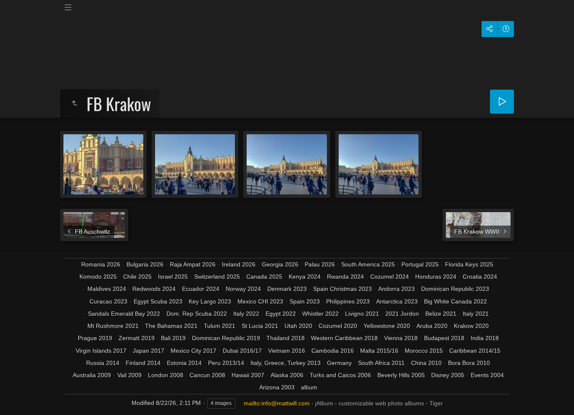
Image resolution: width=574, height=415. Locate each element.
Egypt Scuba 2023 (158, 301)
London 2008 (165, 375)
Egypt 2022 (281, 313)
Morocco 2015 (424, 350)
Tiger (436, 403)
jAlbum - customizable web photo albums (369, 403)
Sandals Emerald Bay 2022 (124, 313)
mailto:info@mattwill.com (277, 403)
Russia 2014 (102, 362)
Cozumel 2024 (389, 276)
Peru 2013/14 (226, 362)
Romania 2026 (100, 264)
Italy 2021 (476, 313)
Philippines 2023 (348, 301)
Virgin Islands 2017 (101, 350)
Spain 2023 (305, 301)
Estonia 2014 (184, 362)
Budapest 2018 (444, 338)
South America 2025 (368, 264)
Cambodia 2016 (332, 350)
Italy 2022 (246, 313)
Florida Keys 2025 (469, 264)
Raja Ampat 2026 (193, 264)
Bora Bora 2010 (469, 362)
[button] (17, 398)
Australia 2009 (92, 375)
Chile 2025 (137, 276)
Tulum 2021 (219, 325)
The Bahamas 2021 (171, 325)
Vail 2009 (129, 375)
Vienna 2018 (401, 338)
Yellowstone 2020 (386, 325)
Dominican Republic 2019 (226, 338)
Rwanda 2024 (345, 276)
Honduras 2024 (435, 276)
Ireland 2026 (238, 264)
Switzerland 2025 (217, 276)
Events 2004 (487, 375)
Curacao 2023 (108, 301)
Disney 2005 (447, 375)
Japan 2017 (148, 350)
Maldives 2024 (106, 288)
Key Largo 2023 (210, 301)
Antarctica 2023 (397, 301)
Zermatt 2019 (136, 338)
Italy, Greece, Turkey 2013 (285, 362)
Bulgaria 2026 (144, 264)
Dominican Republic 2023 (455, 288)
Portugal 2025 (420, 264)
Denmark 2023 (287, 288)
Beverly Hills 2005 (401, 375)
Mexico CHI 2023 (260, 301)
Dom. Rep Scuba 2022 (196, 313)
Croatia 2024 (480, 276)
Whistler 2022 (320, 313)
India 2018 (485, 338)
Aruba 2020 (432, 325)
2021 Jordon (402, 313)
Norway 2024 (243, 288)
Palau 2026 (320, 264)
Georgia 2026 (280, 264)
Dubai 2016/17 (242, 350)
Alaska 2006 (287, 375)
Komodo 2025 (98, 276)
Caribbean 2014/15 (474, 350)
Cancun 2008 (207, 375)
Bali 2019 (173, 338)
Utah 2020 (298, 325)
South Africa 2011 (381, 362)
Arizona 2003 (277, 387)
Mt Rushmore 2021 (113, 325)
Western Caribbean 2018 (344, 338)
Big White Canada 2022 (455, 301)
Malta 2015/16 (379, 350)
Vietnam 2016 (286, 350)
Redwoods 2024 (154, 288)
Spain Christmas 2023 (342, 288)
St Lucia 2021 (260, 325)
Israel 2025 (173, 276)
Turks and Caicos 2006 (340, 375)
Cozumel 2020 (338, 325)
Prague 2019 (95, 338)
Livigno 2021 (362, 313)
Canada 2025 (264, 276)
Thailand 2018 (285, 338)
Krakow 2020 (471, 325)
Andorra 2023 (396, 288)
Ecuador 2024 (200, 288)
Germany (339, 362)
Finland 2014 (143, 362)
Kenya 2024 (305, 276)
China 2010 (426, 362)
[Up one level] (74, 104)
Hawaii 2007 (248, 375)
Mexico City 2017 (193, 350)
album (309, 387)
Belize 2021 (440, 313)
